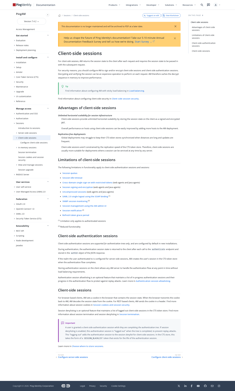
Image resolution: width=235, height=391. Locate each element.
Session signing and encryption (77, 187)
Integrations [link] (133, 5)
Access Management (25, 29)
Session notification (72, 210)
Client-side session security (125, 98)
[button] (217, 5)
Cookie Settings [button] (118, 386)
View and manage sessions (30, 165)
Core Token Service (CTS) (27, 77)
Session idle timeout (72, 177)
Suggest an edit (153, 15)
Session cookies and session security (31, 158)
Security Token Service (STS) (28, 218)
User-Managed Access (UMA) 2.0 (30, 191)
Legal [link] (82, 386)
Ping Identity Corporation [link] (42, 386)
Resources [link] (189, 5)
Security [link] (103, 386)
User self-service (23, 187)
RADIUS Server (22, 174)
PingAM (21, 14)
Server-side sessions (27, 133)
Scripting (20, 235)
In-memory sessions (27, 147)
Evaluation (21, 40)
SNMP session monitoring (74, 201)
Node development (24, 240)
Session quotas (69, 173)
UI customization (23, 96)
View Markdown (172, 15)
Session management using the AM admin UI (84, 205)
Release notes (22, 45)
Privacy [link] (92, 386)
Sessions (20, 123)
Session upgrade (25, 169)
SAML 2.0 (20, 213)
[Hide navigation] (47, 14)
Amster (19, 72)
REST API (20, 231)
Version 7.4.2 (30, 21)
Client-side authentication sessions (204, 44)
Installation (21, 62)
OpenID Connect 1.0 (25, 209)
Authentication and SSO (27, 113)
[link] (22, 5)
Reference (20, 101)
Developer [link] (153, 5)
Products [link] (114, 5)
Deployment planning (26, 50)
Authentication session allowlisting (153, 281)
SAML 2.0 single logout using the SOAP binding (85, 196)
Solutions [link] (171, 5)
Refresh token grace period (75, 215)
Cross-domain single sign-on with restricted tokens (87, 182)
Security (19, 82)
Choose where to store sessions (87, 346)
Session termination (27, 152)
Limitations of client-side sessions (203, 36)
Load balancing (136, 90)
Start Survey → (143, 41)
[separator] (50, 195)
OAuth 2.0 (20, 204)
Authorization (22, 118)
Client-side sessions (27, 138)
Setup (18, 67)
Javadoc (19, 245)
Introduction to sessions (29, 128)
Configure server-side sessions (73, 357)
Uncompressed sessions (74, 191)
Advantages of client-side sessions (203, 28)
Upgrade (20, 91)
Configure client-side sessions (34, 142)
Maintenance (22, 86)
